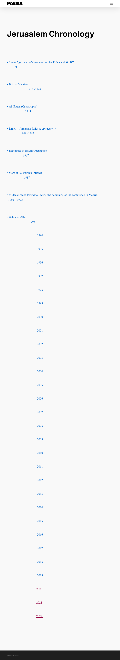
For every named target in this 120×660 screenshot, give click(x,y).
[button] (111, 3)
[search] (100, 3)
